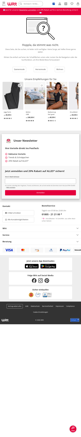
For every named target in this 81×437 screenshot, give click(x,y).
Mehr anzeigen (10, 187)
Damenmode (19, 69)
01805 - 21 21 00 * (52, 214)
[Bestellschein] (66, 4)
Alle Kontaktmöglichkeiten (18, 219)
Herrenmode (40, 69)
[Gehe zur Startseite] (12, 4)
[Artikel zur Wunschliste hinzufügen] (20, 85)
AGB (26, 306)
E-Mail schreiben (13, 213)
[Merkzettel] (72, 4)
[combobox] (34, 3)
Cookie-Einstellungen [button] (40, 312)
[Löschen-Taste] (41, 4)
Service (6, 235)
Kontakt (6, 206)
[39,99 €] (13, 96)
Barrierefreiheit (47, 306)
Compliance (70, 306)
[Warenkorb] (78, 4)
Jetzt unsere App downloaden (41, 261)
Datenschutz (35, 306)
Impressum (60, 306)
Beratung (7, 241)
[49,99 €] (57, 96)
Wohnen (59, 69)
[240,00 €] (35, 96)
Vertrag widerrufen (14, 306)
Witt (5, 228)
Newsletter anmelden (27, 10)
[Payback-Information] (74, 320)
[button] (4, 4)
